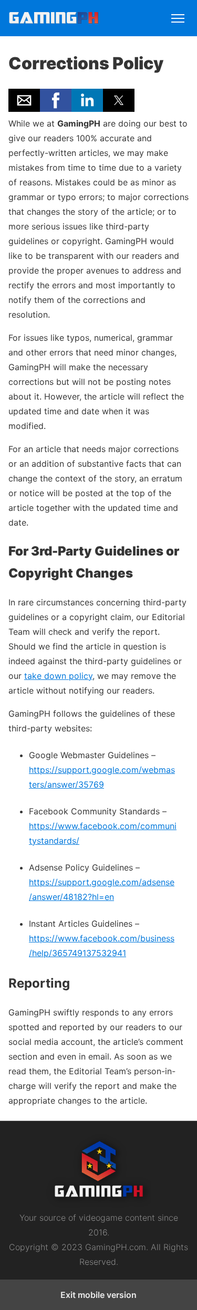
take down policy (58, 675)
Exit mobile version (98, 1295)
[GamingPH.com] (53, 19)
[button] (24, 100)
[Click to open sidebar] (178, 13)
